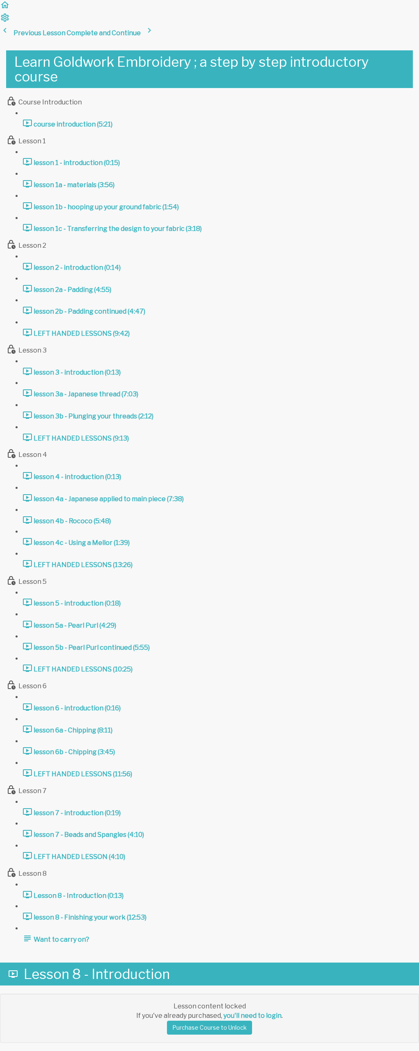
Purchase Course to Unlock (209, 1027)
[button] (5, 7)
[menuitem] (5, 20)
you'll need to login (252, 1015)
